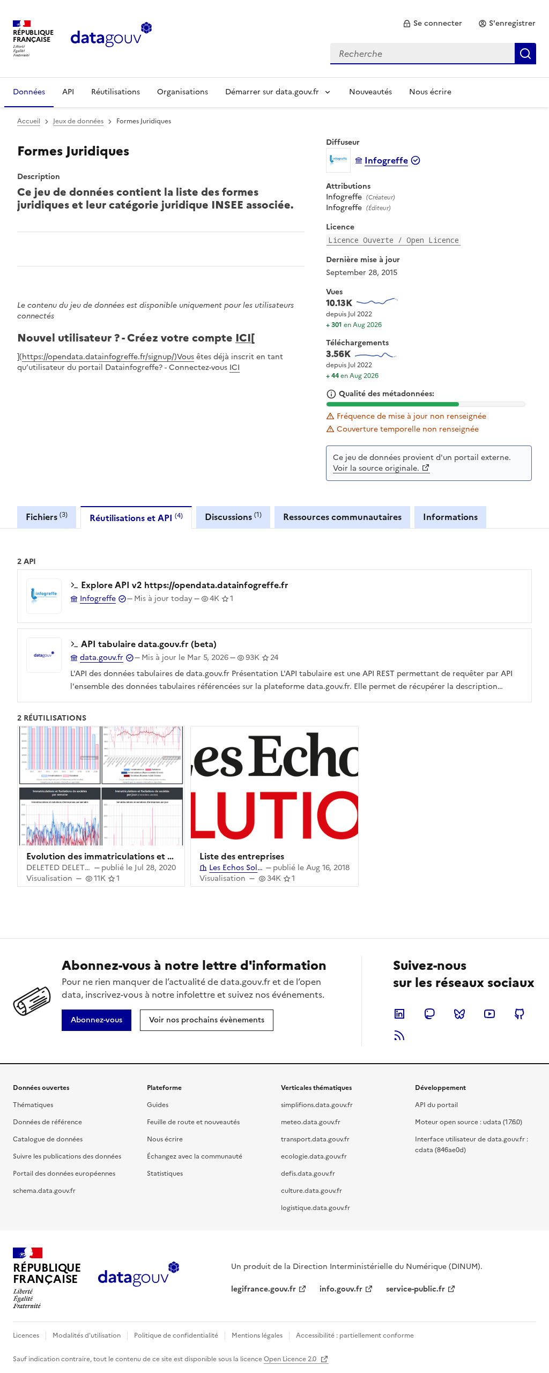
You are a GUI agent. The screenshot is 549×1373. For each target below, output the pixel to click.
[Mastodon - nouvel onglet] (429, 1014)
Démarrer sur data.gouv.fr (272, 92)
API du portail (436, 1105)
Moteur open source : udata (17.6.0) (468, 1122)
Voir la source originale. (376, 468)
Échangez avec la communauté (194, 1156)
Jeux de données (78, 121)
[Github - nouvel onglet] (519, 1014)
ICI (243, 336)
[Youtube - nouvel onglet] (489, 1014)
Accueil (28, 121)
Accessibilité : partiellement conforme (355, 1335)
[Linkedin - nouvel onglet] (399, 1014)
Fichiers (47, 516)
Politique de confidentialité (176, 1335)
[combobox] (433, 53)
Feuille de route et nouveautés (193, 1122)
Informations (450, 516)
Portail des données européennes (64, 1173)
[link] (432, 23)
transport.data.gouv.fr (315, 1139)
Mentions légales (257, 1335)
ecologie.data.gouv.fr (314, 1156)
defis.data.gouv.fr (308, 1173)
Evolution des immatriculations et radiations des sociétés (143, 856)
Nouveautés (370, 92)
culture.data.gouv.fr (311, 1191)
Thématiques (33, 1105)
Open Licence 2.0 (291, 1359)
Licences (26, 1335)
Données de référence (47, 1122)
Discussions (233, 516)
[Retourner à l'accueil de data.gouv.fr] (111, 37)
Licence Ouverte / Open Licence (393, 240)
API (68, 92)
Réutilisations (115, 92)
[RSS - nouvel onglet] (399, 1035)
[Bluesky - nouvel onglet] (459, 1014)
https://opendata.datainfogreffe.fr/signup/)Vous (108, 356)
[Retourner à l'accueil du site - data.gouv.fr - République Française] (138, 1278)
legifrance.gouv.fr (263, 1289)
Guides (157, 1105)
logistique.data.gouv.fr (315, 1208)
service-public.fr (415, 1289)
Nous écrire (430, 92)
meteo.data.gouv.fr (310, 1122)
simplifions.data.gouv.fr (317, 1105)
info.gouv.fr (341, 1289)
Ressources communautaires (342, 516)
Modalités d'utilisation (87, 1335)
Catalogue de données (48, 1139)
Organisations (182, 92)
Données (29, 92)
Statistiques (165, 1173)
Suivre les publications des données (67, 1156)
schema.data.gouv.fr (44, 1191)
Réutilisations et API (136, 517)
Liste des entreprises (241, 856)
